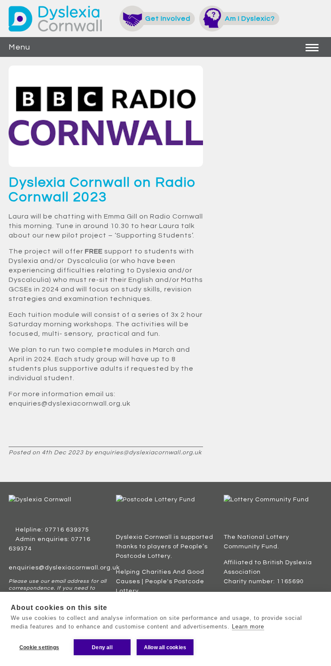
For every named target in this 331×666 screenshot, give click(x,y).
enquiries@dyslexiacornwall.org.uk (64, 568)
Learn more (248, 626)
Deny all (102, 647)
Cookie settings (39, 647)
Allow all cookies (165, 647)
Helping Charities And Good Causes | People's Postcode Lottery (160, 581)
